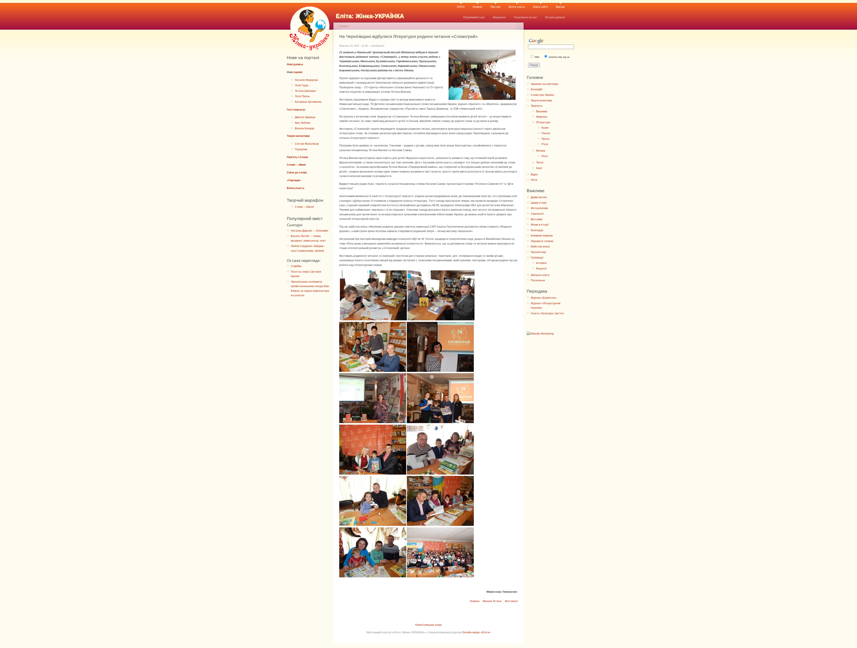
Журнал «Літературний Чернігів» (545, 305)
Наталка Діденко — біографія (309, 230)
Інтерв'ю (541, 263)
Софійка (296, 266)
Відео (534, 174)
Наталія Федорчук (306, 80)
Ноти (534, 179)
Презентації (538, 252)
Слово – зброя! (304, 206)
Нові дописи (295, 64)
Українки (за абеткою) (544, 84)
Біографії (536, 89)
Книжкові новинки (542, 235)
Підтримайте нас (474, 17)
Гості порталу (296, 109)
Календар (537, 230)
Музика (540, 150)
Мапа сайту (540, 6)
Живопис (541, 116)
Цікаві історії (539, 202)
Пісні (544, 156)
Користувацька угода (428, 624)
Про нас (495, 6)
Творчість (537, 105)
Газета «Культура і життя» (547, 313)
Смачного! (537, 213)
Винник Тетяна (492, 601)
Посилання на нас (525, 17)
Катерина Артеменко (308, 101)
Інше (539, 168)
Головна (343, 26)
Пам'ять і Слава (297, 157)
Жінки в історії (540, 224)
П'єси (544, 144)
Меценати (499, 17)
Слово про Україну (542, 95)
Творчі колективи (298, 136)
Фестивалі (511, 601)
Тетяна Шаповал (305, 91)
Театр (539, 162)
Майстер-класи (540, 246)
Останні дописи (555, 17)
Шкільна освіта (540, 275)
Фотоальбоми (539, 208)
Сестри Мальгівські (307, 143)
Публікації (537, 257)
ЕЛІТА (461, 6)
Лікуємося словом (542, 241)
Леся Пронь (302, 96)
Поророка (301, 149)
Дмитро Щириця (305, 117)
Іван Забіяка (302, 122)
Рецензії (541, 268)
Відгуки (560, 6)
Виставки (536, 219)
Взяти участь (517, 6)
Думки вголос (539, 197)
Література (543, 122)
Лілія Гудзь (302, 85)
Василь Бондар (304, 128)
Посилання (538, 280)
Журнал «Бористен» (544, 297)
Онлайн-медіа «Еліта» (476, 632)
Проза (545, 138)
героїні (297, 72)
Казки (545, 127)
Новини (477, 6)
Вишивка (541, 111)
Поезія (545, 133)
